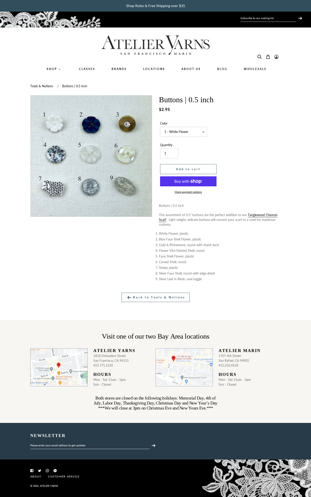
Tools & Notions (41, 86)
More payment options (188, 192)
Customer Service (63, 476)
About (35, 476)
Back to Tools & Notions (158, 297)
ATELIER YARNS (49, 485)
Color (164, 123)
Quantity (166, 145)
